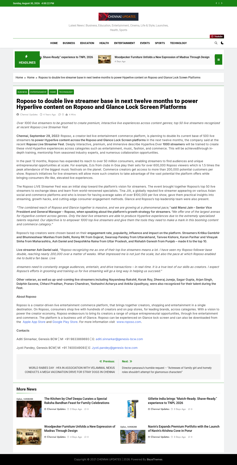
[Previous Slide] (216, 3)
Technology (178, 43)
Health (104, 43)
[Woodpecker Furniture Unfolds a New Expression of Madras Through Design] (89, 59)
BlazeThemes (154, 459)
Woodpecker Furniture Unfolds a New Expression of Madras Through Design (147, 57)
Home (54, 43)
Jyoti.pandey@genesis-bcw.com (115, 347)
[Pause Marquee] (218, 59)
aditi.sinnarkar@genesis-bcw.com (119, 339)
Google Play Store (65, 322)
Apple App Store (34, 322)
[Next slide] (221, 3)
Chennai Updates (29, 114)
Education (87, 43)
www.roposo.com (129, 322)
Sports (160, 43)
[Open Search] (216, 43)
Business (69, 43)
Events (145, 43)
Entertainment (124, 43)
